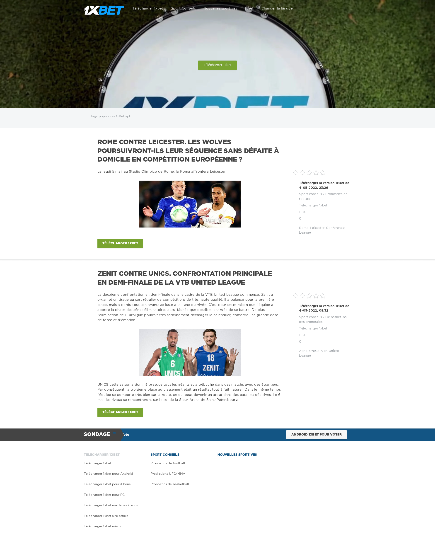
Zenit (303, 351)
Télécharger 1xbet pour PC (104, 495)
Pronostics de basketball (170, 484)
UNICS (314, 351)
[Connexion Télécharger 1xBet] (344, 8)
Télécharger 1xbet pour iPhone (107, 484)
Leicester (317, 228)
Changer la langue (277, 8)
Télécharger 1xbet (147, 8)
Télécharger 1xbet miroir (102, 526)
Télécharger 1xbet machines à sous (111, 505)
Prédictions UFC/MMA (168, 473)
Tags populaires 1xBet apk (111, 116)
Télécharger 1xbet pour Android (108, 473)
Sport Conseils (183, 8)
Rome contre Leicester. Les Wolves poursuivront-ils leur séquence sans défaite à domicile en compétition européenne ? (188, 151)
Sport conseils (310, 194)
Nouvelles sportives (220, 8)
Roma (303, 228)
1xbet (249, 8)
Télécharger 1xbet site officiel (107, 516)
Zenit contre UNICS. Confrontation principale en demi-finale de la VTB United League (184, 278)
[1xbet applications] (104, 8)
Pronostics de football (168, 463)
